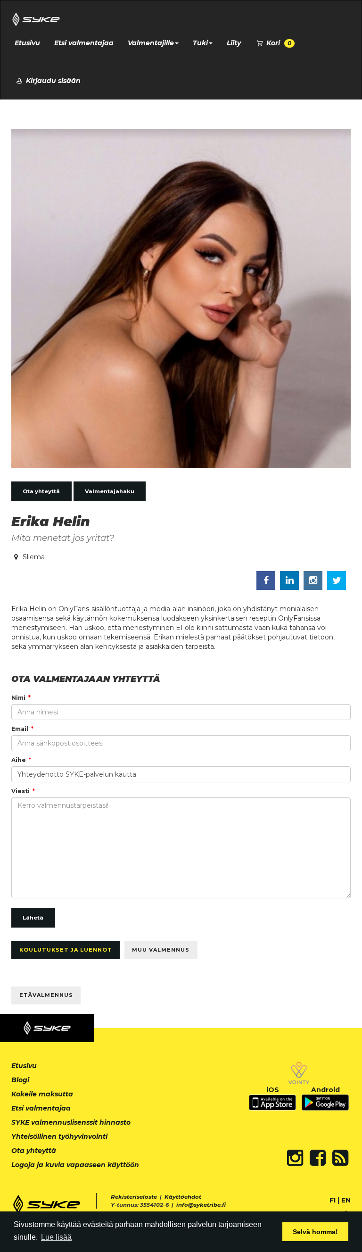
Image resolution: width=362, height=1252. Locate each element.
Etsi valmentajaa (84, 43)
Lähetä (33, 917)
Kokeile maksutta (42, 1094)
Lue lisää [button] (56, 1237)
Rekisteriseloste (134, 1197)
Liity (234, 43)
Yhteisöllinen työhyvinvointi (59, 1136)
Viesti (20, 791)
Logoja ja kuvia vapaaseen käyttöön (75, 1165)
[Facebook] (318, 1157)
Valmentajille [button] (151, 43)
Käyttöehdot (183, 1197)
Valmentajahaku (109, 491)
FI (332, 1200)
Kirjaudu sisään (52, 80)
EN (346, 1200)
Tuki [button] (200, 43)
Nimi (18, 697)
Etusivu (27, 43)
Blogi (20, 1080)
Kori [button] (277, 43)
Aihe (18, 759)
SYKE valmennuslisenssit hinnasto (71, 1122)
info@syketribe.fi (201, 1205)
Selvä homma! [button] (315, 1231)
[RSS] (340, 1157)
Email (19, 728)
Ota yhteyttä (41, 491)
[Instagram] (295, 1157)
